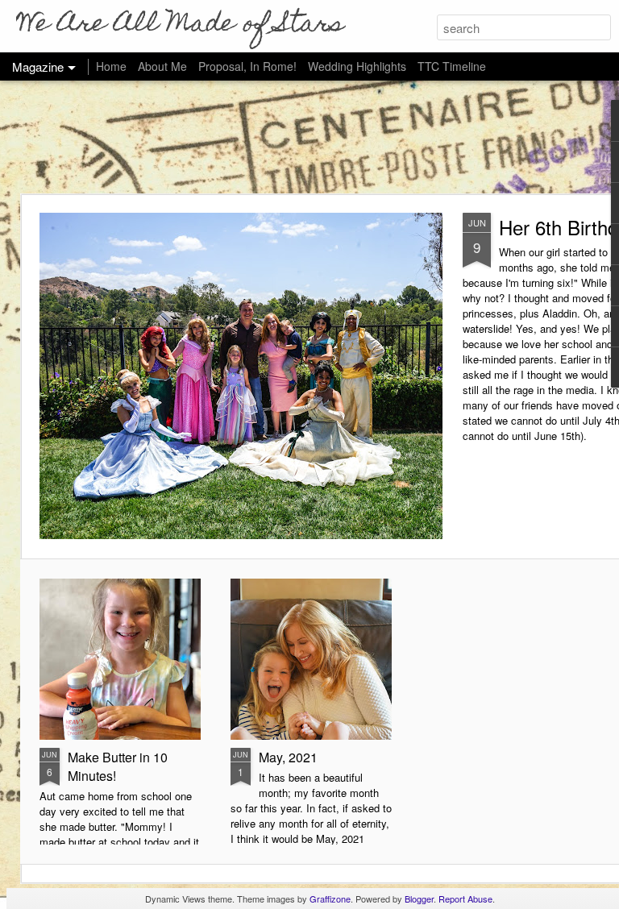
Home (111, 66)
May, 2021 (288, 757)
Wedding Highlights (358, 66)
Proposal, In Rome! (247, 66)
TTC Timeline (452, 66)
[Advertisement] (309, 137)
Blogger (419, 898)
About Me (162, 66)
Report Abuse (465, 898)
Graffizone (330, 898)
